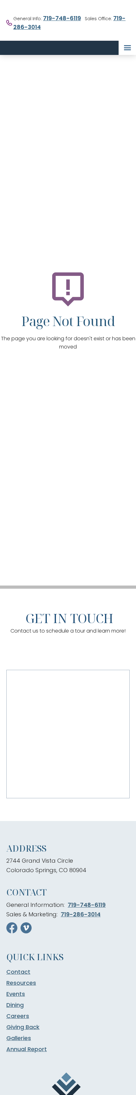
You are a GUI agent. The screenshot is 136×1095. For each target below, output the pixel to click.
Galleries (18, 1038)
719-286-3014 (81, 914)
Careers (17, 1016)
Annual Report (26, 1049)
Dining (15, 1005)
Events (15, 994)
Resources (21, 983)
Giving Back (23, 1027)
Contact (18, 972)
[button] (127, 48)
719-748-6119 (62, 18)
